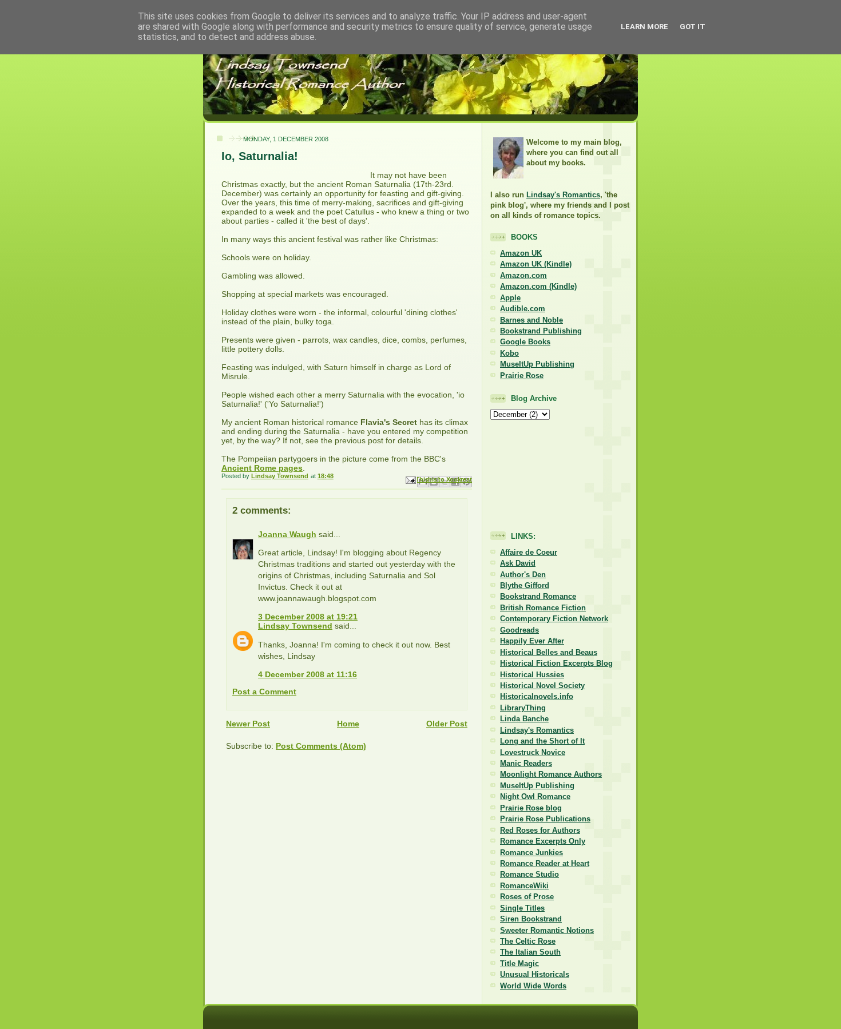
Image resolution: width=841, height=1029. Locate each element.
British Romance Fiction (543, 607)
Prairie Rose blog (531, 808)
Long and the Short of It (542, 741)
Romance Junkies (531, 852)
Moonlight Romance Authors (551, 774)
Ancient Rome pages (262, 467)
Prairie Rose (522, 375)
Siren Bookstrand (531, 919)
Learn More (644, 26)
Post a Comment (264, 691)
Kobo (509, 353)
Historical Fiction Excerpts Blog (556, 663)
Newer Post (248, 723)
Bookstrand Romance (538, 596)
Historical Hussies (532, 674)
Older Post (446, 723)
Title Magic (519, 963)
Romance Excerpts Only (542, 841)
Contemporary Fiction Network (554, 618)
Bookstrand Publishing (541, 331)
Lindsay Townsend (295, 625)
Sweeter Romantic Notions (547, 930)
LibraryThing (523, 708)
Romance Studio (529, 874)
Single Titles (522, 908)
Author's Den (523, 574)
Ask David (517, 563)
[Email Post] (410, 479)
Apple (510, 297)
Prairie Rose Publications (545, 819)
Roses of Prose (527, 896)
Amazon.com (523, 275)
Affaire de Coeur (528, 552)
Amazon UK (521, 253)
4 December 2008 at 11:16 (307, 674)
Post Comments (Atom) (321, 745)
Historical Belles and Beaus (548, 652)
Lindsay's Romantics (563, 194)
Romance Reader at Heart (544, 863)
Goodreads (519, 630)
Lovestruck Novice (532, 752)
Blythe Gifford (524, 585)
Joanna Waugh (287, 534)
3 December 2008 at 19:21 (308, 616)
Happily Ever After (532, 641)
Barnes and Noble (531, 320)
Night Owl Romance (535, 796)
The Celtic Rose (528, 941)
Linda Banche (524, 718)
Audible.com (522, 308)
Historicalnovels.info (536, 696)
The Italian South (530, 952)
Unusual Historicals (534, 974)
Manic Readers (526, 763)
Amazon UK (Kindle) (536, 264)
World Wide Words (533, 986)
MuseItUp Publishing (537, 364)
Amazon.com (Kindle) (538, 286)
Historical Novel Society (542, 685)
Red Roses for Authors (540, 830)
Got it (692, 26)
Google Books (525, 341)
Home (348, 723)
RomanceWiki (524, 885)
